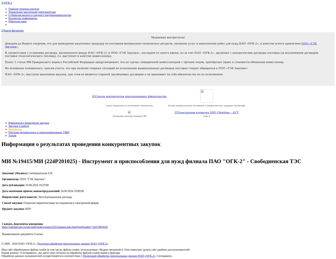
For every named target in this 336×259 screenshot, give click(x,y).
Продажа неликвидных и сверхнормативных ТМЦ (38, 132)
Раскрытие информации (22, 18)
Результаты (15, 129)
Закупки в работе (18, 126)
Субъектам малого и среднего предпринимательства (39, 15)
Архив (12, 135)
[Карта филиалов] (12, 30)
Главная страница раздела (23, 8)
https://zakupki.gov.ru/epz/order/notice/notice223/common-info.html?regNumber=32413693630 (55, 227)
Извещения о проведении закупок (28, 122)
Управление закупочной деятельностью (32, 11)
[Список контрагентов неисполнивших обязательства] (129, 96)
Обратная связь (17, 21)
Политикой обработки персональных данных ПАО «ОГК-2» (119, 255)
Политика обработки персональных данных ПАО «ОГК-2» (72, 243)
